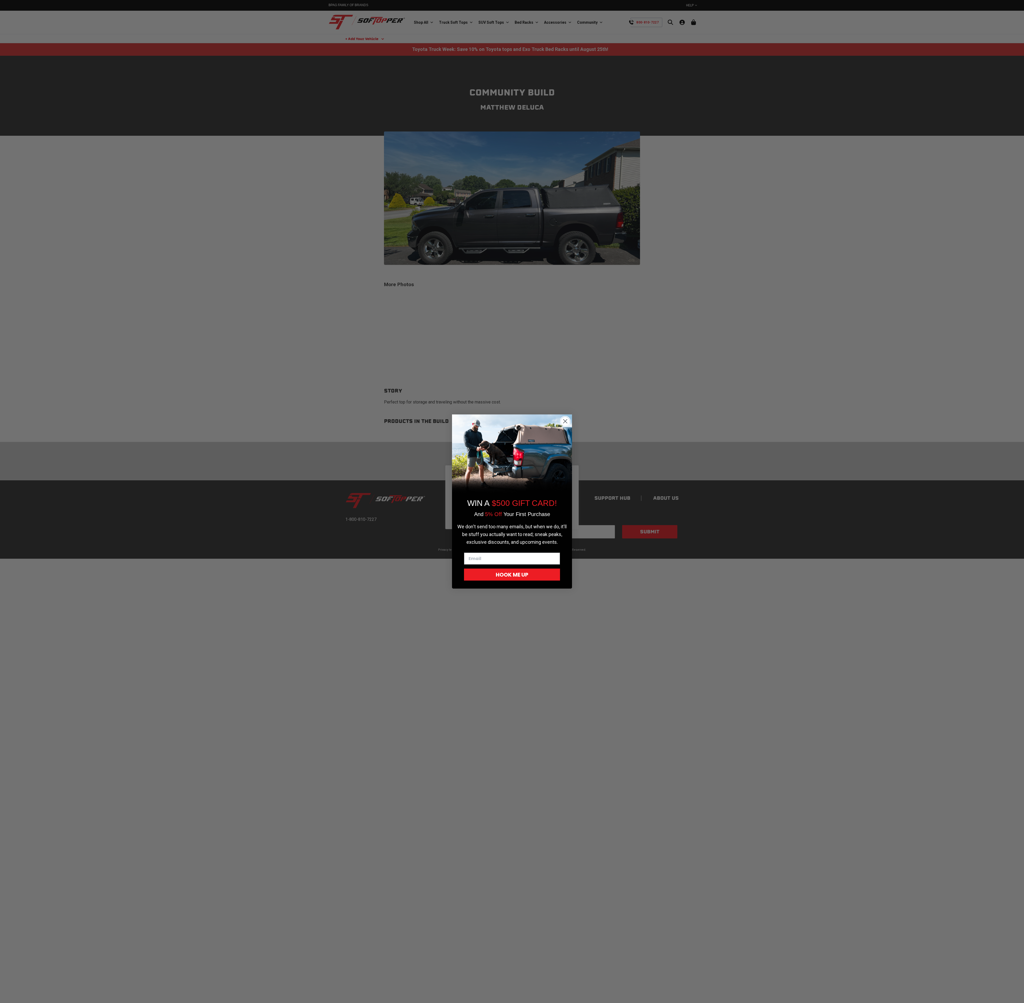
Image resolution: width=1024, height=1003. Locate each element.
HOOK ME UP (512, 574)
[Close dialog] (565, 421)
